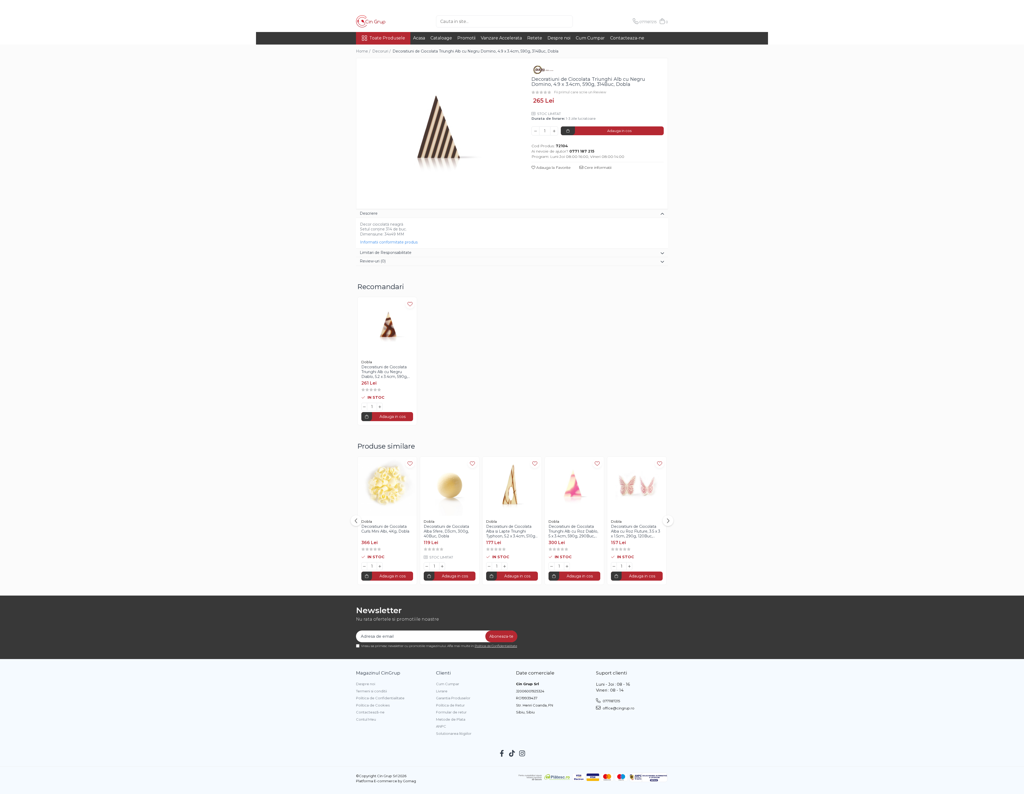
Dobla (366, 362)
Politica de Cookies (373, 705)
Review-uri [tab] (373, 261)
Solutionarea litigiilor (453, 733)
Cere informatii (597, 167)
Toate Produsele (387, 38)
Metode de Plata (450, 719)
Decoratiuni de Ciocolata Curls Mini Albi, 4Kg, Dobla (385, 529)
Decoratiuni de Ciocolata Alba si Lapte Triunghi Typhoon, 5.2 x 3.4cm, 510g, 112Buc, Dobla (511, 531)
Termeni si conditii (371, 691)
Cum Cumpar (590, 38)
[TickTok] (512, 754)
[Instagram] (522, 754)
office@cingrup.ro (618, 708)
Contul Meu (366, 719)
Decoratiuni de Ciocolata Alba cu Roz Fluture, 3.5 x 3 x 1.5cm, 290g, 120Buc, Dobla (635, 531)
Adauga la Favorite (553, 167)
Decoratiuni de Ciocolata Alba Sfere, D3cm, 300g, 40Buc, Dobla (446, 531)
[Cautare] (581, 21)
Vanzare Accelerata (501, 38)
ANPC (441, 726)
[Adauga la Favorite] (410, 304)
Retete (534, 38)
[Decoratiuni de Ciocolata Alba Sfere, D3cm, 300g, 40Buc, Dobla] (449, 486)
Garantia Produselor (453, 698)
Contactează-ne (370, 712)
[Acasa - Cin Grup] (382, 21)
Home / (363, 51)
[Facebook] (502, 754)
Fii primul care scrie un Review (580, 92)
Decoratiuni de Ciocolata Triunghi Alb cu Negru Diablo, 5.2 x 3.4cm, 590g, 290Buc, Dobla (384, 372)
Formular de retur (451, 712)
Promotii (466, 38)
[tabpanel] (439, 134)
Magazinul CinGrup (378, 673)
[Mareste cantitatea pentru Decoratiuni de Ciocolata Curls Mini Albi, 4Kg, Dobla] (380, 566)
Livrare (441, 691)
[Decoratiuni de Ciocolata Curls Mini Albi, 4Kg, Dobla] (387, 486)
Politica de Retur (450, 705)
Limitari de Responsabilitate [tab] (385, 252)
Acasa (419, 38)
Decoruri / (382, 51)
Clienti (443, 673)
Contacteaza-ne (627, 38)
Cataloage (441, 38)
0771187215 (611, 701)
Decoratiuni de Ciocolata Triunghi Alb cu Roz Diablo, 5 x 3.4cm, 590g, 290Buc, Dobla (573, 531)
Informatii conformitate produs (389, 242)
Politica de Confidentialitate (496, 646)
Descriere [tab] (369, 213)
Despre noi (558, 38)
